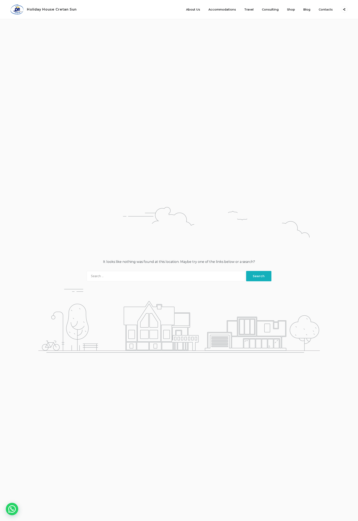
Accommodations (222, 9)
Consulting (270, 9)
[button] (12, 509)
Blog (306, 9)
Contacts (326, 9)
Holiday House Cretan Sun (52, 9)
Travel (249, 9)
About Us (193, 9)
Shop (291, 9)
